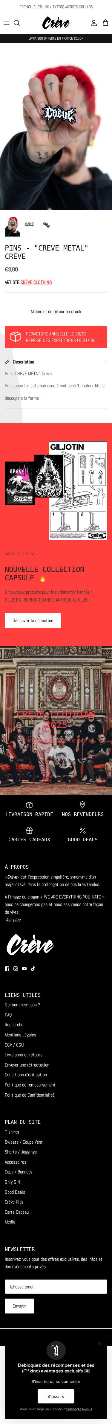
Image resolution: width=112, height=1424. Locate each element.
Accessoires (15, 1162)
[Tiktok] (33, 968)
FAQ (8, 1015)
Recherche (14, 1025)
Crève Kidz (14, 1202)
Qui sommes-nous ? (22, 1005)
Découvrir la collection (33, 620)
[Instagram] (15, 968)
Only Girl (12, 1182)
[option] (56, 127)
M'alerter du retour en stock (56, 311)
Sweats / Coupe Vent (24, 1142)
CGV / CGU (14, 1045)
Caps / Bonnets (18, 1172)
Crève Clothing (36, 282)
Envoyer (19, 1306)
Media (10, 1222)
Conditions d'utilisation (26, 1075)
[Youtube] (24, 968)
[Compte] (92, 22)
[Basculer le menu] (6, 22)
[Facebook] (7, 968)
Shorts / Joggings (21, 1152)
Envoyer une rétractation (27, 1065)
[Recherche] (19, 22)
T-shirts (12, 1132)
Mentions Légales (20, 1035)
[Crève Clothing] (56, 23)
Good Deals (15, 1192)
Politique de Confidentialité (29, 1095)
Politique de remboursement (30, 1085)
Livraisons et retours (23, 1055)
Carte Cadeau (17, 1212)
